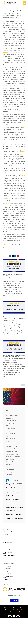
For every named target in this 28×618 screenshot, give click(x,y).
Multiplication (10, 459)
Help (7, 436)
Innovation (9, 444)
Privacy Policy (13, 609)
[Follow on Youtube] (17, 616)
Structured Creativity (12, 462)
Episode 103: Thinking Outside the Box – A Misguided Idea (13, 275)
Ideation (8, 441)
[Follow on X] (13, 256)
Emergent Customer (11, 431)
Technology (9, 472)
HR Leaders (5, 537)
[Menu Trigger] (24, 3)
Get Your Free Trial (11, 488)
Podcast (14, 279)
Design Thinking (10, 428)
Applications (8, 568)
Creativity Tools (10, 423)
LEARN (5, 245)
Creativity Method (11, 420)
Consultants (6, 15)
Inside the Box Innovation (13, 456)
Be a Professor (6, 560)
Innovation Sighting (11, 451)
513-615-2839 (14, 597)
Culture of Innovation (12, 426)
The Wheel (9, 474)
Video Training (9, 573)
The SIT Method (6, 579)
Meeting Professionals (7, 542)
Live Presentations (8, 549)
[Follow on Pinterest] (18, 256)
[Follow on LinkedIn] (15, 256)
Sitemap (18, 609)
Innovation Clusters (11, 446)
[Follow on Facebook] (10, 256)
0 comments (13, 17)
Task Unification (10, 469)
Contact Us (14, 600)
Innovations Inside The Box (8, 563)
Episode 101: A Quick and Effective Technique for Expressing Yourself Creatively (14, 356)
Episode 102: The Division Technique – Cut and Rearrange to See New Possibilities (13, 316)
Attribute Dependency (12, 415)
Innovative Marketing (12, 454)
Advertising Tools (11, 413)
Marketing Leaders (6, 539)
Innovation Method (11, 449)
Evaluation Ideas (14, 15)
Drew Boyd (7, 13)
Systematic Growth (11, 467)
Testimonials (5, 584)
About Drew (5, 582)
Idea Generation (10, 438)
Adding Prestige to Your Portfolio (9, 555)
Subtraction (9, 464)
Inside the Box (5, 558)
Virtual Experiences (8, 552)
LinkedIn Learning (9, 576)
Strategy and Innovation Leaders (9, 531)
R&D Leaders (5, 534)
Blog (7, 571)
